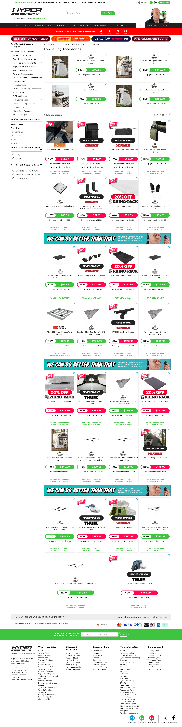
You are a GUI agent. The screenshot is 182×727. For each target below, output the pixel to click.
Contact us (97, 651)
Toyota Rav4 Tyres (127, 699)
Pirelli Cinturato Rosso (156, 667)
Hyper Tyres (152, 722)
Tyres (17, 25)
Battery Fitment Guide (47, 694)
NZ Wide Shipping (73, 653)
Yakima (14, 143)
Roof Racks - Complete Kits (25, 59)
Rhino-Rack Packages (22, 111)
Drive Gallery (87, 2)
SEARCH (108, 13)
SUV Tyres (124, 665)
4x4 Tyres (124, 674)
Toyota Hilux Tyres (127, 690)
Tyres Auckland (72, 658)
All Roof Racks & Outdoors (22, 52)
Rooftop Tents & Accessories (27, 78)
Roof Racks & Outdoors (102, 25)
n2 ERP (65, 623)
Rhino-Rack (16, 136)
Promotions (43, 658)
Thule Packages (20, 115)
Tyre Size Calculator (128, 662)
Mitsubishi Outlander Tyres (130, 706)
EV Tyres (123, 672)
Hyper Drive (142, 722)
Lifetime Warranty (100, 667)
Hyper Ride (132, 722)
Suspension (119, 25)
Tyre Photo (42, 692)
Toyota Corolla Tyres (128, 694)
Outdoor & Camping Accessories (27, 89)
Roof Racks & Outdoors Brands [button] (25, 119)
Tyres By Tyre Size (45, 690)
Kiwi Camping (17, 132)
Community (97, 660)
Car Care (72, 25)
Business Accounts (68, 2)
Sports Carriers (19, 92)
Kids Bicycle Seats (20, 100)
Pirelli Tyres (151, 653)
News (40, 651)
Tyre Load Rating (127, 653)
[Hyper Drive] (36, 13)
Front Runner (17, 128)
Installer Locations (73, 656)
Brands (164, 25)
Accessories (39, 25)
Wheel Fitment (44, 665)
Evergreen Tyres (154, 669)
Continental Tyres (154, 655)
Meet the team (44, 655)
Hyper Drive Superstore (47, 674)
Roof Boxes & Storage (22, 70)
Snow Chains (18, 107)
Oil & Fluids (84, 25)
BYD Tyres (124, 683)
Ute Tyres (124, 678)
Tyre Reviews (43, 653)
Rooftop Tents (20, 85)
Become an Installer (24, 2)
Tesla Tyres (124, 685)
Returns (96, 653)
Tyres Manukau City (73, 667)
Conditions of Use (100, 662)
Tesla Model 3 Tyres (128, 704)
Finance (101, 2)
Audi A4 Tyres (125, 697)
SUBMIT (123, 634)
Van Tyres (124, 711)
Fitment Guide (44, 699)
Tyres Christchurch (73, 662)
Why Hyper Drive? (46, 2)
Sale (140, 25)
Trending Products (45, 660)
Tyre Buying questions (129, 713)
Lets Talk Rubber (45, 681)
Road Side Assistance (101, 669)
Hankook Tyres (153, 658)
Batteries (60, 25)
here (165, 617)
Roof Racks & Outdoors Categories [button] (22, 45)
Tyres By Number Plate (47, 688)
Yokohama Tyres (154, 660)
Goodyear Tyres (153, 665)
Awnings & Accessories (23, 74)
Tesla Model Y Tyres (128, 701)
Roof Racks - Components (24, 63)
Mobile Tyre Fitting (73, 669)
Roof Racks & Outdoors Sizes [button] (25, 165)
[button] (142, 2)
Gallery (123, 651)
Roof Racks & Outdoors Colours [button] (26, 147)
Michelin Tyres (153, 662)
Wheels (26, 25)
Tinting (131, 25)
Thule (13, 139)
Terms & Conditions (100, 665)
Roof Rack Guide (45, 697)
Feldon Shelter (17, 124)
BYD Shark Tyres (126, 692)
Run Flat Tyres (125, 669)
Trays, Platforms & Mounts (24, 67)
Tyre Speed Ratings (128, 655)
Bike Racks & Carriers (22, 55)
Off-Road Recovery (21, 96)
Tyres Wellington (72, 660)
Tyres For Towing (127, 681)
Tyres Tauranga (72, 665)
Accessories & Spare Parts (24, 103)
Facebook (173, 722)
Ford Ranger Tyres (127, 688)
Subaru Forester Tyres (129, 708)
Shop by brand (153, 651)
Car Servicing (43, 662)
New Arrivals (151, 25)
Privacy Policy (98, 655)
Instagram (165, 722)
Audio (50, 25)
